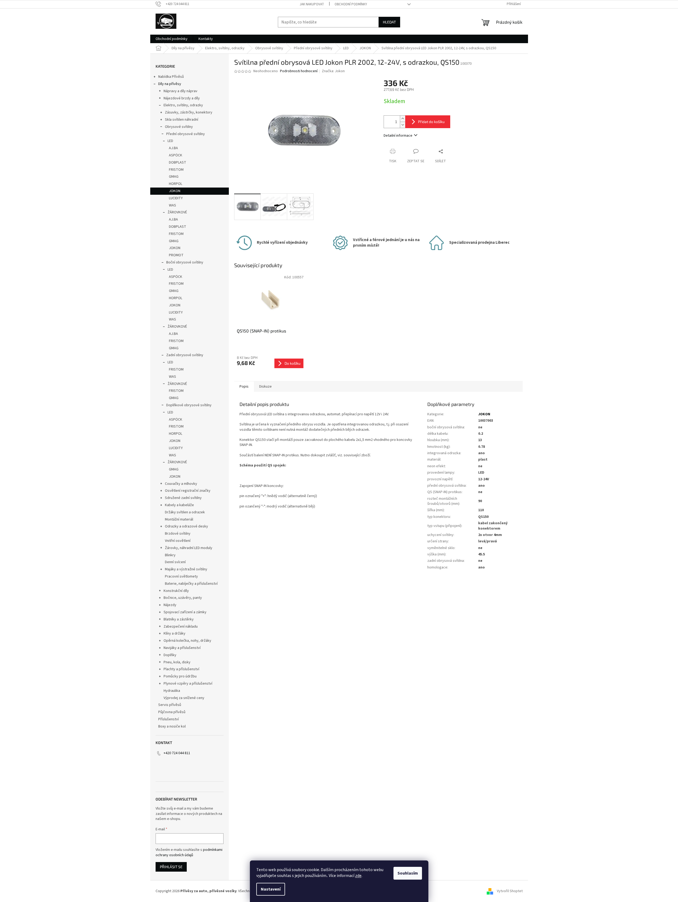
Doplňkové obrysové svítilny (189, 405)
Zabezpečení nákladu (181, 626)
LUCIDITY (176, 198)
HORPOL (175, 183)
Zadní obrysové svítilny (184, 355)
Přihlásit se (171, 866)
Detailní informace (398, 135)
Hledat (389, 22)
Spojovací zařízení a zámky (185, 612)
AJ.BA (173, 148)
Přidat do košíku (431, 121)
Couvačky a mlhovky (181, 483)
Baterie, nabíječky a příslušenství (191, 583)
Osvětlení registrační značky (187, 490)
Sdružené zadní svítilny (183, 498)
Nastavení (271, 889)
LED (170, 141)
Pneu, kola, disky (177, 662)
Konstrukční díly (176, 591)
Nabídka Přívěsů (171, 76)
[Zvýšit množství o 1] (402, 119)
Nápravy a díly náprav (180, 91)
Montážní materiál (179, 519)
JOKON (174, 191)
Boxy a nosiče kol (172, 726)
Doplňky (170, 655)
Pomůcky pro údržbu (180, 676)
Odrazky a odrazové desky (186, 526)
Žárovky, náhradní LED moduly (188, 548)
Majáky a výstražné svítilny (186, 569)
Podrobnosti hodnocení (299, 71)
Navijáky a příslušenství (182, 648)
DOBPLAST (177, 162)
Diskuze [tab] (265, 386)
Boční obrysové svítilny (184, 262)
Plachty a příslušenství (181, 669)
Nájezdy (170, 605)
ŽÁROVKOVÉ (177, 212)
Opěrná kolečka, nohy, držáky (187, 640)
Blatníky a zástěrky (179, 619)
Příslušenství (168, 719)
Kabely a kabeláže (179, 505)
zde (358, 876)
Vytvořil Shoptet (510, 891)
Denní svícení (175, 562)
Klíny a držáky (174, 633)
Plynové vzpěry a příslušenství (188, 683)
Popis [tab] (244, 386)
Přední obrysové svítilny (185, 134)
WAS (172, 205)
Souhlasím (407, 873)
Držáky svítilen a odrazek (185, 512)
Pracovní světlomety (181, 576)
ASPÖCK (175, 155)
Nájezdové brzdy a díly (182, 98)
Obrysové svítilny (179, 126)
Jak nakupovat (312, 4)
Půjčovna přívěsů (171, 712)
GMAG (173, 176)
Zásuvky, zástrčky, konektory (188, 112)
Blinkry (170, 555)
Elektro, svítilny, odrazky (183, 105)
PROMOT (176, 255)
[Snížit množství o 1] (402, 125)
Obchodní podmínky (351, 4)
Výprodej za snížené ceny (184, 698)
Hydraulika (172, 690)
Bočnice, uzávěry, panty (183, 597)
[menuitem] (171, 39)
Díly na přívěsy (169, 84)
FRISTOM (176, 169)
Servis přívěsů (169, 705)
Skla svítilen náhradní (181, 119)
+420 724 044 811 (177, 753)
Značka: (333, 71)
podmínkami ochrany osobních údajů (189, 852)
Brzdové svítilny (177, 533)
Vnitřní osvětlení (177, 540)
